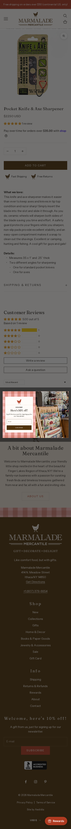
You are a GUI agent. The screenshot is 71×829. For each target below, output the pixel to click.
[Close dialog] (64, 394)
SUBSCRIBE (19, 427)
